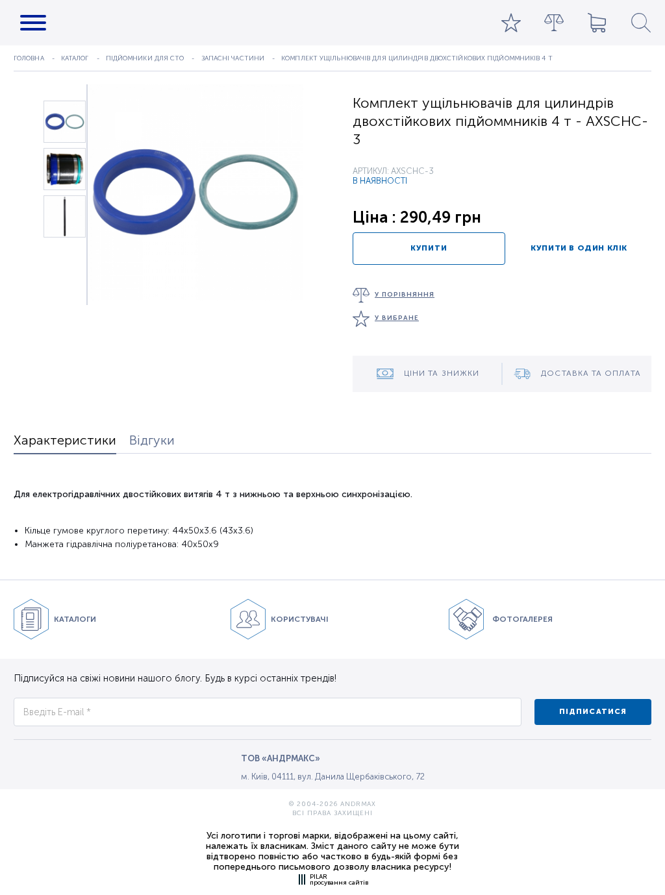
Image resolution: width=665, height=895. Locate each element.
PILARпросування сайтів (339, 879)
